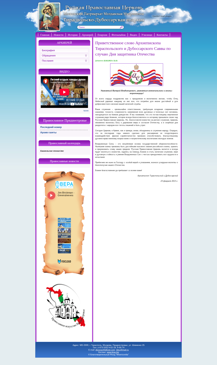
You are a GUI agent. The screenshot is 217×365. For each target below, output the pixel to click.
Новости (58, 34)
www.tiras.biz (113, 352)
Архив (85, 111)
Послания (47, 60)
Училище (146, 34)
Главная (44, 34)
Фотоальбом (118, 34)
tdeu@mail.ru (122, 350)
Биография (48, 50)
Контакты (162, 34)
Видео (133, 34)
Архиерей (87, 34)
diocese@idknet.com (105, 350)
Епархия (102, 34)
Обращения (49, 55)
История (73, 34)
